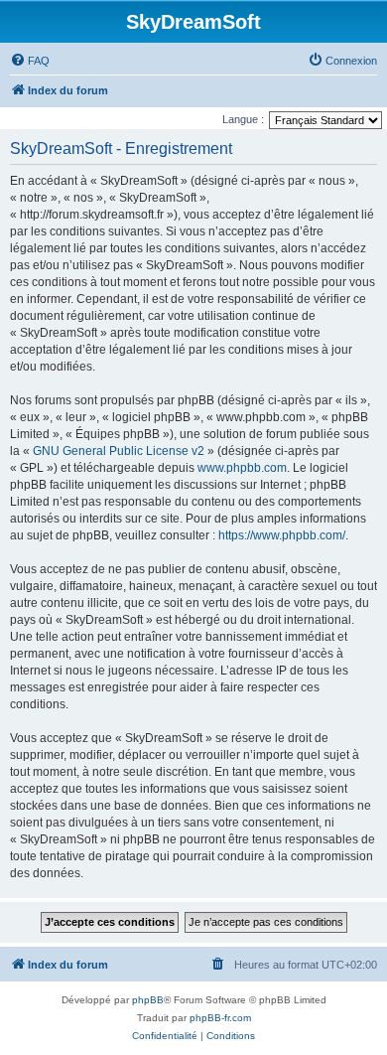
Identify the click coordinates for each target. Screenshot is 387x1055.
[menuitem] (30, 61)
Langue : (243, 119)
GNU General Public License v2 (118, 451)
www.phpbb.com (242, 468)
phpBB (148, 999)
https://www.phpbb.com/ (281, 535)
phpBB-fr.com (220, 1017)
